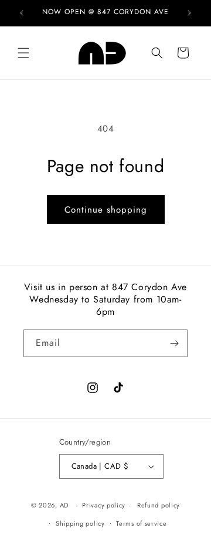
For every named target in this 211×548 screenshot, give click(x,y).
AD (64, 505)
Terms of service (141, 523)
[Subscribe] (174, 343)
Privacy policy (103, 505)
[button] (23, 53)
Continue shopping (105, 209)
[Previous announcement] (22, 13)
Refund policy (158, 505)
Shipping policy (80, 523)
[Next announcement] (189, 13)
